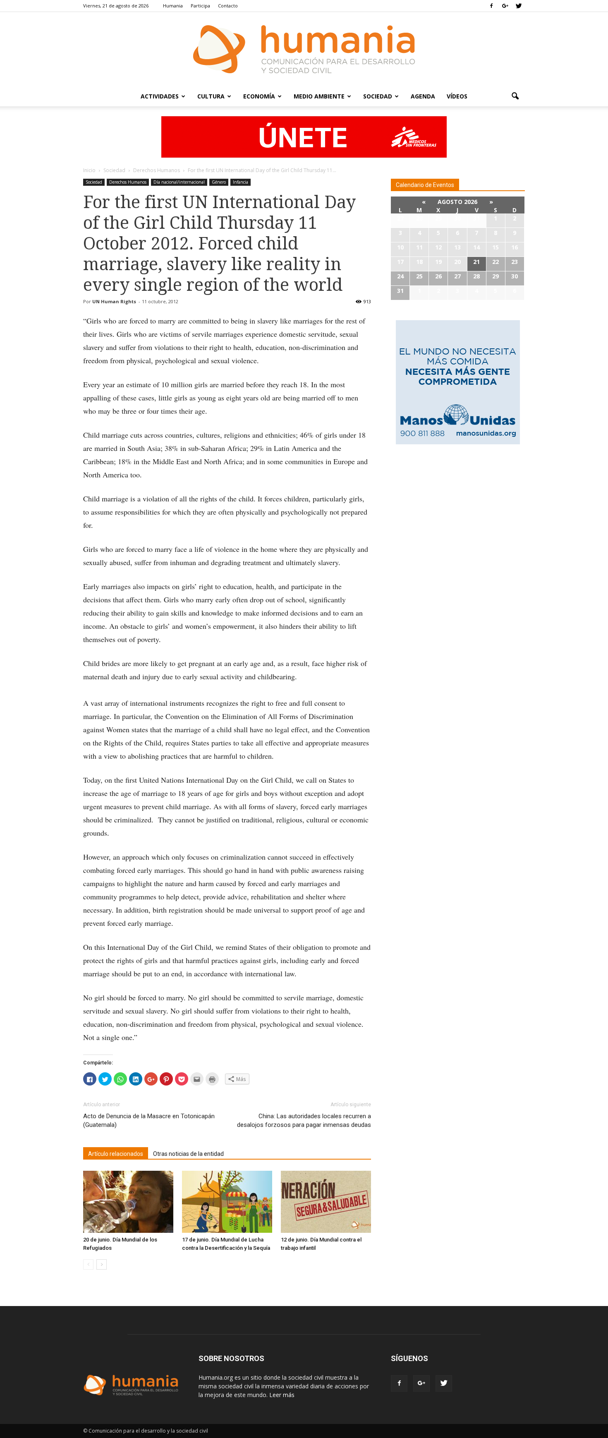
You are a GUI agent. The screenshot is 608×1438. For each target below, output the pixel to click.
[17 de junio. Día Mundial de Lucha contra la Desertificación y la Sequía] (227, 1202)
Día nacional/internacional (179, 182)
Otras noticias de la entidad (188, 1153)
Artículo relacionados (115, 1153)
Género (219, 182)
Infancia (240, 182)
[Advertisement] (458, 514)
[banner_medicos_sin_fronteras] (304, 137)
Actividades (160, 96)
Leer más (281, 1395)
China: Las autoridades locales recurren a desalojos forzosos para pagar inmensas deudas (304, 1120)
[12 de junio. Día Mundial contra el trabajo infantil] (326, 1202)
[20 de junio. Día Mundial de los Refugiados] (128, 1202)
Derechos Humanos (127, 182)
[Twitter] (518, 6)
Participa (200, 5)
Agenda (423, 96)
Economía (259, 96)
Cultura (211, 96)
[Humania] (304, 49)
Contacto (228, 5)
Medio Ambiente (319, 96)
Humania (173, 5)
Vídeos (457, 96)
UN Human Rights (114, 301)
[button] (515, 96)
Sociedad (377, 96)
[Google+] (505, 6)
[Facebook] (491, 6)
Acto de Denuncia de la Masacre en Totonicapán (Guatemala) (149, 1120)
